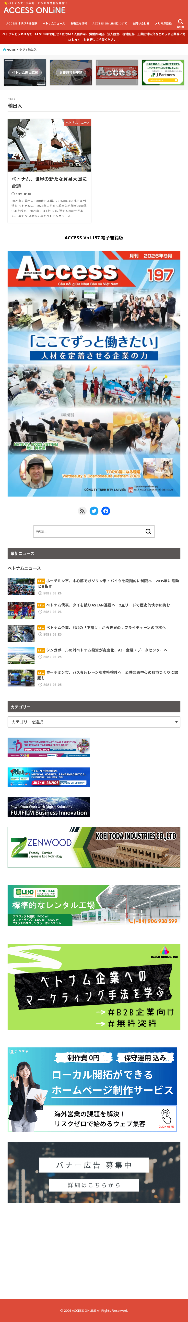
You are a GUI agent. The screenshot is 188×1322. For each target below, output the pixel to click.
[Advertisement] (94, 1247)
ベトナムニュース (54, 23)
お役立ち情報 (78, 23)
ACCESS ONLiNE (84, 1310)
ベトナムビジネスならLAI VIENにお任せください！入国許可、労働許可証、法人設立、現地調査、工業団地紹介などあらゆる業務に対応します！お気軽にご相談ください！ (93, 37)
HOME (11, 49)
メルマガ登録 (163, 23)
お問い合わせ (141, 23)
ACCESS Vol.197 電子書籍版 (94, 238)
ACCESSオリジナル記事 (21, 23)
